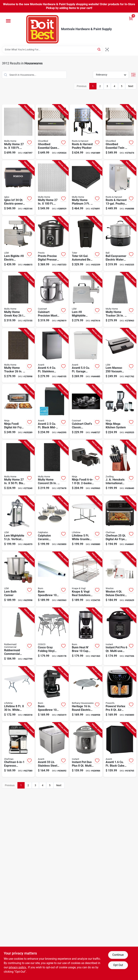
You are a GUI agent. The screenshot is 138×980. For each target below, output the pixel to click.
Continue (118, 954)
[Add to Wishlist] (29, 142)
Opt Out (118, 965)
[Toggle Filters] (133, 75)
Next (130, 86)
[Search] (99, 49)
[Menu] (8, 20)
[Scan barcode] (107, 49)
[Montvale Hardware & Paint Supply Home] (42, 29)
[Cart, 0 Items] (131, 18)
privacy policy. (18, 967)
